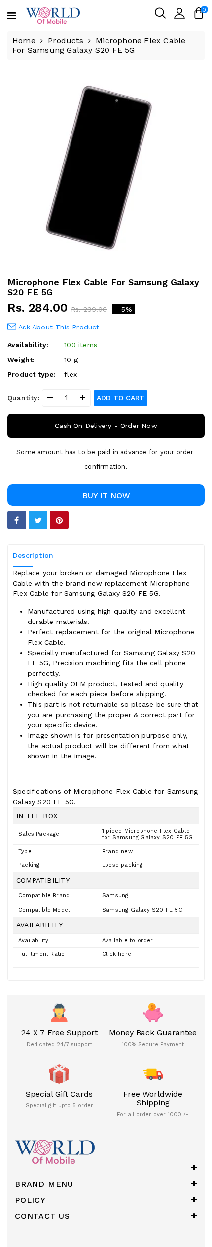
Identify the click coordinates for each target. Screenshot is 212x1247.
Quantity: (23, 398)
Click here (116, 954)
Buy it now (106, 495)
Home (23, 40)
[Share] (16, 520)
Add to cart (120, 398)
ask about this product (58, 327)
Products (65, 40)
